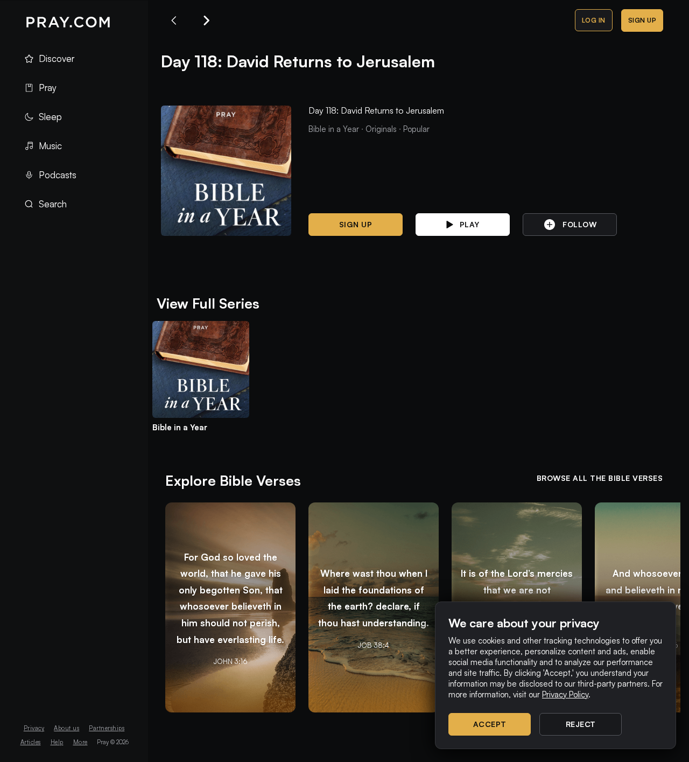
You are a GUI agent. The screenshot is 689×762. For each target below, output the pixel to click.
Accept (490, 724)
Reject (581, 724)
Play (470, 224)
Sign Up (642, 20)
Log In (594, 20)
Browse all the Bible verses (600, 478)
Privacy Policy (565, 694)
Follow (579, 224)
